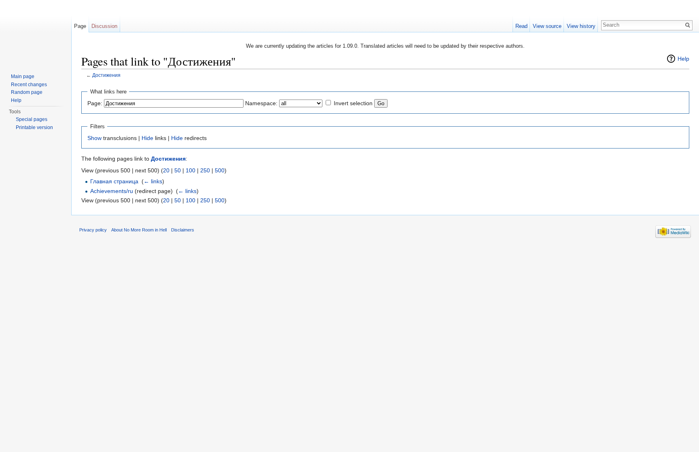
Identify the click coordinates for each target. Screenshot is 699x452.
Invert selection (353, 103)
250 (205, 170)
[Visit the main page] (35, 32)
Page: (94, 103)
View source (547, 26)
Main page (22, 76)
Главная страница (114, 181)
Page (80, 26)
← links (153, 181)
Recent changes (29, 84)
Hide (147, 138)
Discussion (104, 26)
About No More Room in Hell (139, 229)
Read (521, 26)
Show (94, 138)
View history (581, 26)
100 (190, 170)
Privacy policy (93, 229)
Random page (26, 92)
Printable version (34, 127)
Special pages (31, 119)
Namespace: (261, 103)
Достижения (106, 75)
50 (177, 170)
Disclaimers (182, 229)
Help (683, 58)
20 (166, 170)
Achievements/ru (111, 191)
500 (220, 170)
